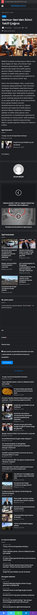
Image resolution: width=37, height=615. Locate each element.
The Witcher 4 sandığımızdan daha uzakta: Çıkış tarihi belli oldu (24, 476)
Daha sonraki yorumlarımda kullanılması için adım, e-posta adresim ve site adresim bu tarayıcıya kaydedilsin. (18, 354)
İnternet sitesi (6, 344)
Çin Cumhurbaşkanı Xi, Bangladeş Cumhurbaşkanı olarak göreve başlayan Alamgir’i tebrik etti (27, 267)
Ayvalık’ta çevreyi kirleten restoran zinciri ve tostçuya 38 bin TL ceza (17, 454)
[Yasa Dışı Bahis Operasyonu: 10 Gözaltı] (7, 517)
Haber (12, 12)
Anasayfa (6, 12)
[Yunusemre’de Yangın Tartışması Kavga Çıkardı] (10, 280)
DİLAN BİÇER (8, 28)
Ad (3, 330)
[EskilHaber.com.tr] (18, 6)
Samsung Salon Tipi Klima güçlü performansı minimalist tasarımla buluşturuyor (17, 468)
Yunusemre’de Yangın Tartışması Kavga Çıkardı (9, 288)
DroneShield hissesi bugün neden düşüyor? (17, 439)
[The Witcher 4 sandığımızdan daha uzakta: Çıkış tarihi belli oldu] (7, 476)
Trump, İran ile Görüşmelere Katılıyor (14, 136)
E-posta (4, 337)
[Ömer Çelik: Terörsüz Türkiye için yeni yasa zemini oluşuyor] (7, 501)
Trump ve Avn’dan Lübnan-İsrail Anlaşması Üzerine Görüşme (25, 279)
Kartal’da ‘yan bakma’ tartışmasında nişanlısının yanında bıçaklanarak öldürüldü (9, 253)
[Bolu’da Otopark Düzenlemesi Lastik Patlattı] (7, 509)
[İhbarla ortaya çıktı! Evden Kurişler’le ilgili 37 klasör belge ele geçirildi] (27, 243)
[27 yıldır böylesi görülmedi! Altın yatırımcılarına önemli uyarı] (7, 391)
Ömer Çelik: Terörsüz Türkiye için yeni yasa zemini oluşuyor (24, 499)
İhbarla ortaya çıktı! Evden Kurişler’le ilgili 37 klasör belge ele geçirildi (26, 253)
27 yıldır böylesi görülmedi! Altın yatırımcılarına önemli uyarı (23, 391)
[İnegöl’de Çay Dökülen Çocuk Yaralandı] (7, 144)
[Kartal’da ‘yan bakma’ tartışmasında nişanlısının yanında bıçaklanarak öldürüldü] (10, 243)
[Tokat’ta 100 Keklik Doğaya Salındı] (7, 526)
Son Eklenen (18, 371)
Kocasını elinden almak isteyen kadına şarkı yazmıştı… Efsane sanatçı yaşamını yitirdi (17, 399)
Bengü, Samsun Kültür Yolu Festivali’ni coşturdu (9, 265)
